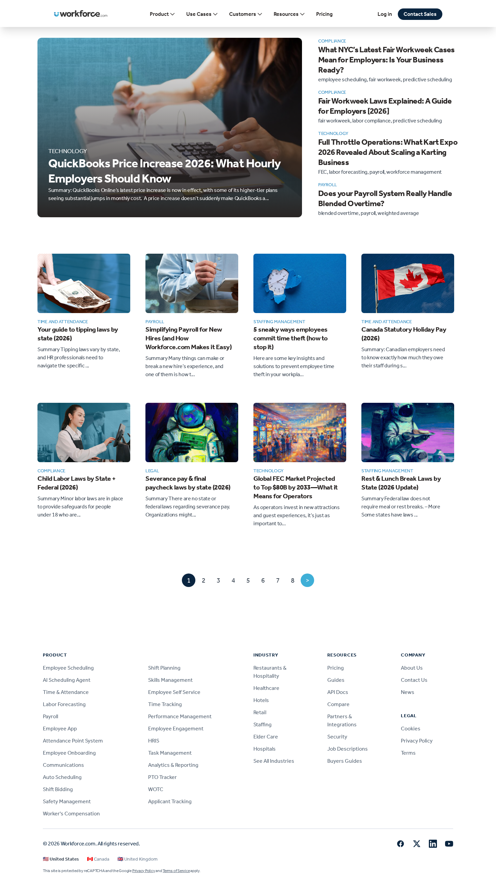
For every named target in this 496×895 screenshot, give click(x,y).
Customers (242, 14)
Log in (385, 14)
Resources (286, 14)
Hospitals (264, 749)
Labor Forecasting (64, 704)
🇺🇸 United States (61, 859)
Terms (408, 753)
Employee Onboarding (69, 753)
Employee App (60, 728)
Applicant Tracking (170, 801)
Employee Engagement (175, 728)
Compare (338, 704)
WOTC (155, 789)
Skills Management (170, 680)
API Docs (337, 692)
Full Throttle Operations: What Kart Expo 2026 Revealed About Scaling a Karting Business (388, 152)
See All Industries (273, 761)
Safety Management (67, 801)
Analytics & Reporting (173, 765)
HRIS (153, 740)
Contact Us (414, 680)
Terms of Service (176, 870)
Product (159, 14)
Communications (63, 765)
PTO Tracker (162, 777)
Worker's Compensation (71, 813)
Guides (336, 680)
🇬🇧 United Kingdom (137, 859)
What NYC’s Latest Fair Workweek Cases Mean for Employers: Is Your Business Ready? (386, 60)
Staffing (262, 724)
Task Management (170, 753)
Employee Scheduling (68, 668)
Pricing (324, 14)
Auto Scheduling (62, 777)
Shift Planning (164, 668)
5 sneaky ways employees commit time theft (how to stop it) (290, 338)
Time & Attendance (66, 692)
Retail (259, 712)
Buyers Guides (344, 761)
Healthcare (266, 688)
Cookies (410, 728)
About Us (412, 668)
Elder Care (265, 736)
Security (337, 736)
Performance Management (180, 716)
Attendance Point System (73, 740)
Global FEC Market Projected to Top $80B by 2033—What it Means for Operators (295, 487)
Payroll (50, 716)
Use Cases (199, 14)
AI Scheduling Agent (66, 680)
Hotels (261, 700)
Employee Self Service (174, 692)
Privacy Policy (417, 740)
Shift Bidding (58, 789)
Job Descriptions (347, 749)
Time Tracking (165, 704)
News (407, 692)
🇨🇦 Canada (98, 859)
